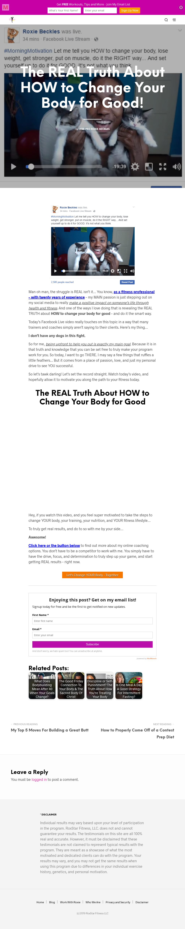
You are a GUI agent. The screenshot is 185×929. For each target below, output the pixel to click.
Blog (52, 902)
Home (40, 902)
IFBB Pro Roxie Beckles (94, 129)
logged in (39, 779)
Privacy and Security (118, 902)
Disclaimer (142, 902)
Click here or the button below (54, 545)
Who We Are (93, 902)
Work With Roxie (70, 902)
